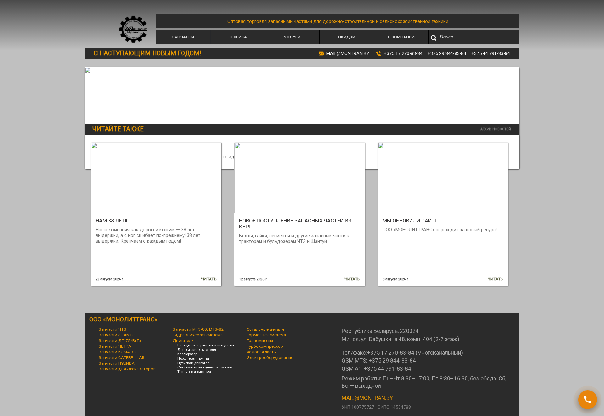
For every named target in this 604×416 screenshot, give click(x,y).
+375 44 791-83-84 (490, 53)
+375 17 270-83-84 (403, 53)
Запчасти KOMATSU (118, 351)
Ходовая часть (261, 351)
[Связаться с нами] (587, 399)
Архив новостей (495, 129)
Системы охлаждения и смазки (204, 367)
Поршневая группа (193, 358)
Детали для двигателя (196, 349)
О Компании (401, 36)
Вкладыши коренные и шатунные (205, 345)
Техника (238, 36)
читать (209, 278)
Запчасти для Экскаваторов (127, 368)
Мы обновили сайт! (409, 221)
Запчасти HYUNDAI (117, 363)
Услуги (292, 36)
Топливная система (194, 371)
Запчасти (183, 36)
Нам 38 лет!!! (112, 221)
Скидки (346, 36)
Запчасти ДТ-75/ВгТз (120, 340)
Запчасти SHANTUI (117, 334)
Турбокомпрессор (265, 346)
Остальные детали (265, 329)
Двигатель (183, 340)
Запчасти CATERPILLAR (121, 357)
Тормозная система (266, 334)
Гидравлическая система (198, 334)
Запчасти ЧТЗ (112, 329)
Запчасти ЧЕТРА (115, 346)
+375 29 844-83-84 (447, 53)
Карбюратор (187, 354)
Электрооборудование (270, 357)
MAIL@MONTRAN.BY (367, 398)
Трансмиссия (260, 340)
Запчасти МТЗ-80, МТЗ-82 (198, 329)
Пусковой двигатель (194, 363)
